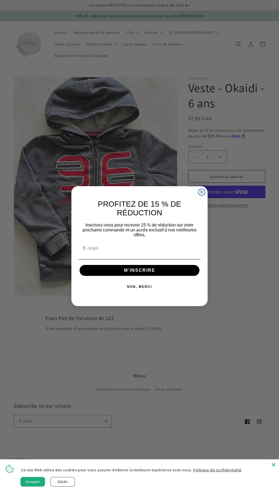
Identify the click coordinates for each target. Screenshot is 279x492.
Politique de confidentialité (217, 469)
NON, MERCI (139, 287)
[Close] (273, 464)
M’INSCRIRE (139, 270)
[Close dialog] (201, 192)
